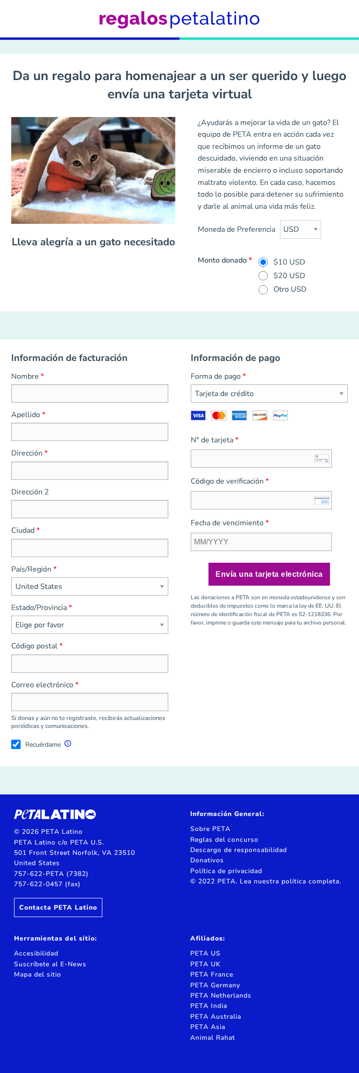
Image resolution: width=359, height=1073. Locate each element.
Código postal (34, 646)
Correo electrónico (42, 685)
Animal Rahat (212, 1037)
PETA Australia (215, 1016)
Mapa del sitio (37, 974)
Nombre (25, 376)
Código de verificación (227, 481)
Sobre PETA (210, 828)
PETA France (211, 974)
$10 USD (289, 262)
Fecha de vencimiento (227, 523)
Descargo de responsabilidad (238, 849)
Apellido (25, 415)
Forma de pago (216, 376)
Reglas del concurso (224, 839)
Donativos (207, 860)
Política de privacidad (226, 871)
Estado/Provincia (39, 608)
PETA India (208, 1005)
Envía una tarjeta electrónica (269, 574)
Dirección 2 (30, 492)
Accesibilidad (36, 953)
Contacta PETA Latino (58, 907)
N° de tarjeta (212, 440)
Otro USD (290, 289)
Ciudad (23, 530)
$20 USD (289, 276)
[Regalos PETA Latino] (179, 20)
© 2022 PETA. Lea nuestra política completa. (265, 881)
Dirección (27, 453)
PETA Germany (215, 985)
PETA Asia (207, 1026)
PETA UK (205, 964)
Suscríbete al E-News (50, 964)
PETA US (205, 953)
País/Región (31, 569)
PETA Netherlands (220, 995)
